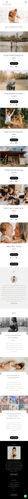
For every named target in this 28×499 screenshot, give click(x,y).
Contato (14, 494)
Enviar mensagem (14, 484)
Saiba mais (14, 303)
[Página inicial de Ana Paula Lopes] (6, 3)
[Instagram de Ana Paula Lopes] (14, 490)
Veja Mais (14, 263)
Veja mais (14, 437)
